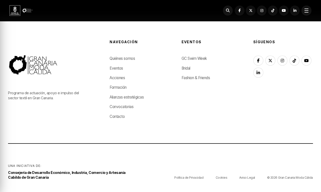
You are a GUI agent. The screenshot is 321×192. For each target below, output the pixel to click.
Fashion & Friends (196, 77)
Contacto (117, 116)
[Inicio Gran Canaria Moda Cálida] (21, 10)
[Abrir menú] (306, 10)
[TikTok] (273, 10)
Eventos (116, 68)
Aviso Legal (247, 177)
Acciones (117, 77)
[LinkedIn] (295, 10)
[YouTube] (284, 10)
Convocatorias (121, 106)
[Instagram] (262, 10)
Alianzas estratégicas (127, 97)
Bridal (186, 68)
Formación (118, 87)
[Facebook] (240, 10)
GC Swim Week (194, 58)
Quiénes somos (122, 58)
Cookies (221, 177)
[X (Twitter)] (251, 10)
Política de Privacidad (188, 177)
